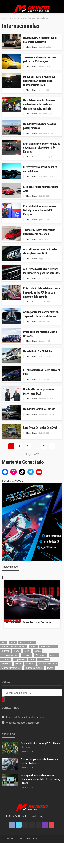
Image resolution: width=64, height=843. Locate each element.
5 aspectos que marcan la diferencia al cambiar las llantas (39, 761)
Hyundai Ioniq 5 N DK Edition (37, 351)
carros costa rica (10, 655)
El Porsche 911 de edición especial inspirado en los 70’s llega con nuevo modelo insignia (41, 292)
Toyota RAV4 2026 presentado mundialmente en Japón (39, 232)
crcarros (6, 659)
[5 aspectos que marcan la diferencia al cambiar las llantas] (10, 764)
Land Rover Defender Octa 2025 (40, 427)
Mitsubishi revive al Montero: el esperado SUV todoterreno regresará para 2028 (39, 81)
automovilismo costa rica (14, 646)
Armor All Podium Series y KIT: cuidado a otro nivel (40, 745)
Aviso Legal (38, 816)
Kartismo (6, 664)
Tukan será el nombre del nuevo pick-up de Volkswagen (40, 59)
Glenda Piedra (31, 47)
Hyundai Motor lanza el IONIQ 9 (39, 409)
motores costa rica (48, 664)
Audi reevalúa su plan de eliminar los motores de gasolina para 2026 (41, 271)
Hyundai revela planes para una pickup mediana (39, 126)
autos (33, 646)
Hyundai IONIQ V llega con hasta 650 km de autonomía (39, 39)
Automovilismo (27, 642)
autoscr (5, 651)
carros (37, 651)
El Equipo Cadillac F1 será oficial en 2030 (41, 372)
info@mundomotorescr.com (29, 717)
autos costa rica (48, 646)
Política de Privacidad (18, 816)
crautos (53, 655)
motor (18, 664)
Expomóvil (20, 659)
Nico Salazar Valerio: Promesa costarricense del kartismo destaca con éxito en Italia (39, 104)
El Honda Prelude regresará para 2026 (40, 189)
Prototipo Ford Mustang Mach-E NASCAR (40, 334)
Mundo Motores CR (11, 668)
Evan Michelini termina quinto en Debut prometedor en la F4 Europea (40, 210)
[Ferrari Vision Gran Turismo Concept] (32, 599)
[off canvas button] (4, 8)
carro (26, 651)
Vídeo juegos (12, 621)
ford (32, 659)
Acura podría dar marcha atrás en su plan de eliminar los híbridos (40, 314)
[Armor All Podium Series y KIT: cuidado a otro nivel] (10, 748)
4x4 (3, 642)
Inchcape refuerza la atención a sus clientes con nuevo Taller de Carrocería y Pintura (40, 779)
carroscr (27, 655)
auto (12, 642)
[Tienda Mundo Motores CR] (32, 807)
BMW (16, 651)
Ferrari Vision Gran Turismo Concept (28, 622)
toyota (50, 668)
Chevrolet (40, 655)
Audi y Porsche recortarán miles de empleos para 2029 (40, 251)
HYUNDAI (44, 659)
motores (30, 664)
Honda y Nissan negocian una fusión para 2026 (38, 391)
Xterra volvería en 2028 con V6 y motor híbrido (40, 169)
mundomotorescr (34, 668)
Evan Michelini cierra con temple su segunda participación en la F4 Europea (41, 148)
